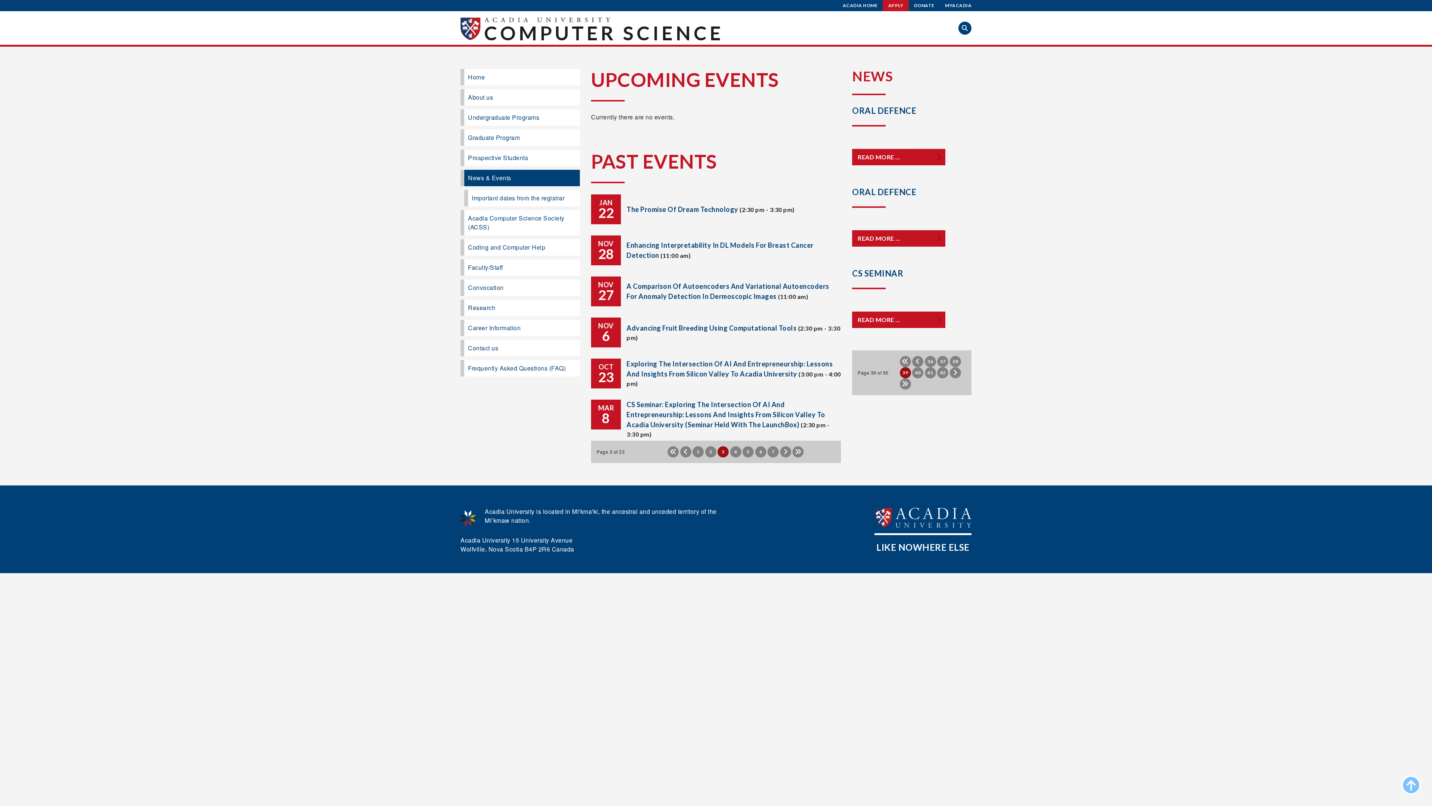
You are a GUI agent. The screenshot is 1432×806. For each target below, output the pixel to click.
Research (481, 307)
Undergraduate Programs (503, 117)
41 (930, 372)
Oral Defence (884, 111)
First (673, 451)
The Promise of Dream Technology (682, 209)
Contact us (483, 348)
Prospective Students (498, 157)
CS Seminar (877, 273)
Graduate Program (494, 137)
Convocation (486, 287)
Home (476, 77)
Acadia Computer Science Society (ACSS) (516, 222)
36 (930, 361)
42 (943, 372)
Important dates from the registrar (518, 198)
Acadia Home (860, 5)
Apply (896, 5)
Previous (685, 451)
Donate (924, 5)
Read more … (879, 156)
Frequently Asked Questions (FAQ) (517, 368)
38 (955, 361)
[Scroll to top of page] (1411, 785)
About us (480, 97)
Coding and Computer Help (506, 247)
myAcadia (958, 5)
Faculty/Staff (485, 267)
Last (798, 451)
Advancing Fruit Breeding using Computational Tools (711, 328)
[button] (964, 28)
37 (943, 361)
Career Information (494, 328)
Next (785, 451)
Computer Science (604, 32)
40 (918, 372)
